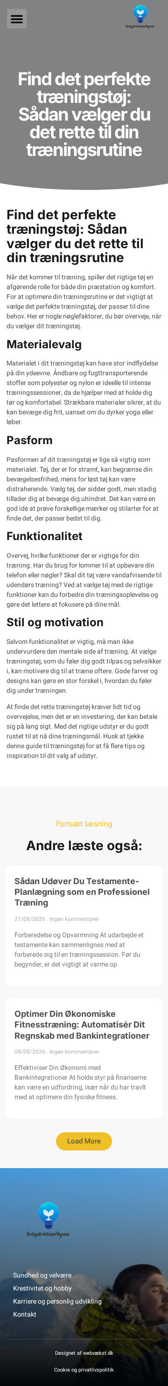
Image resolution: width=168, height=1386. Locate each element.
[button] (17, 18)
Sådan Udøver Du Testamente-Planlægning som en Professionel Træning (82, 892)
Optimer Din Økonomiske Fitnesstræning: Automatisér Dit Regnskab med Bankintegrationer (81, 1025)
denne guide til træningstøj (45, 746)
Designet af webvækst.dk (84, 1353)
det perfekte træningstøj (60, 306)
